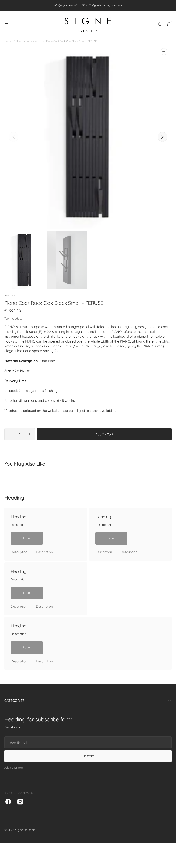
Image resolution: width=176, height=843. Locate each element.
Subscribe (88, 756)
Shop (19, 41)
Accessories (34, 41)
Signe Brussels (25, 830)
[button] (6, 24)
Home (8, 41)
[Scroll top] (170, 837)
